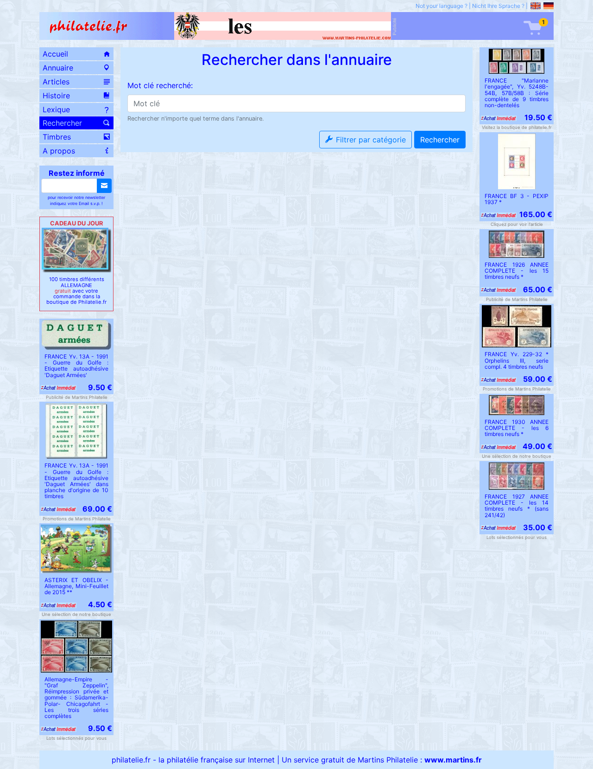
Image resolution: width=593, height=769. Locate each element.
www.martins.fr (453, 759)
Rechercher (440, 139)
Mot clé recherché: (160, 85)
